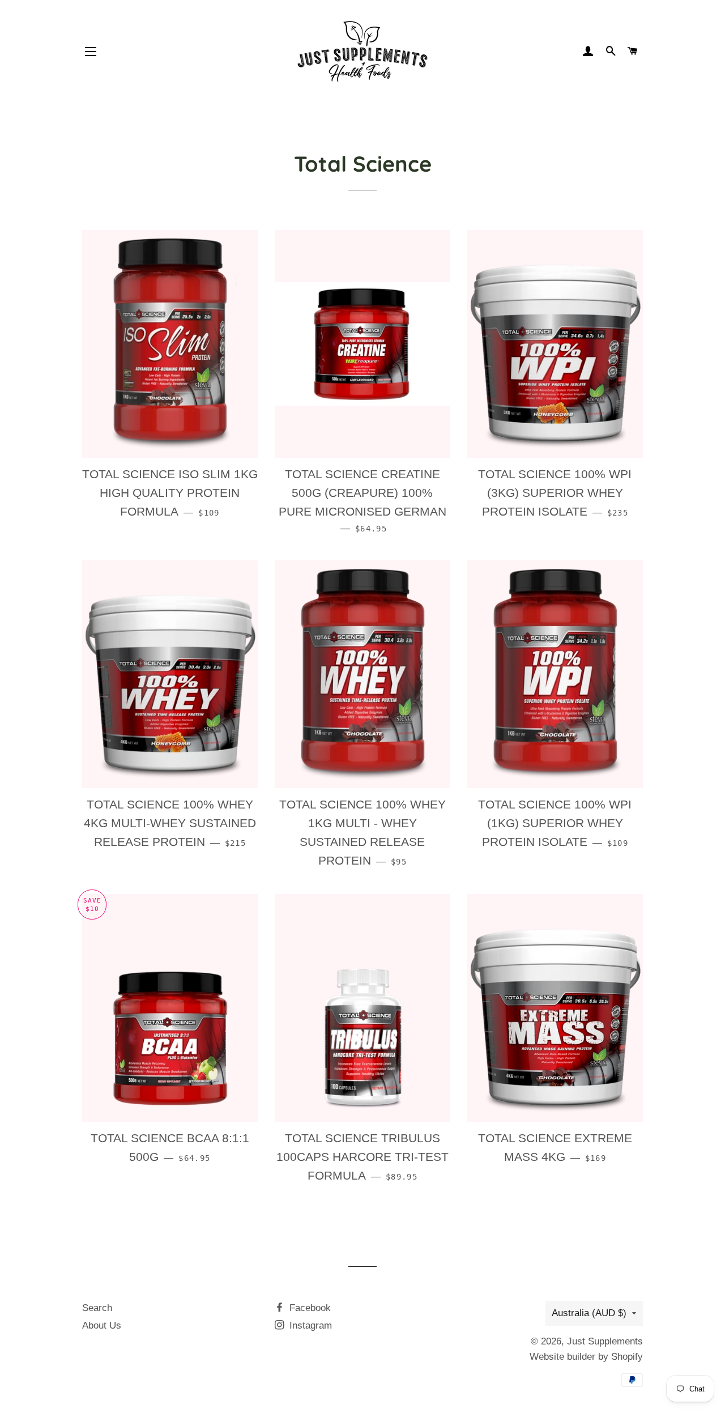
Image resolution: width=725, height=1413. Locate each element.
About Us (101, 1325)
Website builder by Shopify (586, 1356)
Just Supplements (605, 1341)
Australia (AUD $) (589, 1313)
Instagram (309, 1325)
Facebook (309, 1308)
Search (97, 1308)
